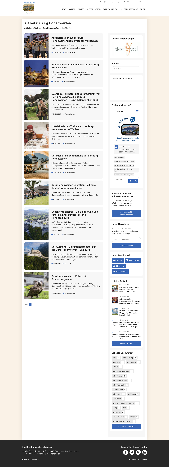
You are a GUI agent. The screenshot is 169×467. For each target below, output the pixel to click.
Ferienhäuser (121, 272)
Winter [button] (81, 9)
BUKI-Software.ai (141, 459)
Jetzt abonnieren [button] (126, 246)
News (63, 9)
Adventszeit (118, 394)
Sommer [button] (71, 9)
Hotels (119, 260)
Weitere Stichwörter (126, 427)
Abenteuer (118, 362)
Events (106, 9)
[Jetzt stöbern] (126, 49)
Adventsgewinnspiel (121, 380)
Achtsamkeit (133, 362)
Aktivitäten (133, 394)
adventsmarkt (119, 390)
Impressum (25, 459)
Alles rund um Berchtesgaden (125, 403)
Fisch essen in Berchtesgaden (123, 175)
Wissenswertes (94, 9)
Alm (126, 408)
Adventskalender (120, 385)
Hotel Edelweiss (119, 157)
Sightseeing (117, 9)
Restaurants (134, 260)
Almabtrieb (118, 412)
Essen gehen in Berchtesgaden (124, 161)
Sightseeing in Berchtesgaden (124, 165)
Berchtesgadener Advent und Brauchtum (123, 170)
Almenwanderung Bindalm (123, 421)
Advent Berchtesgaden (122, 371)
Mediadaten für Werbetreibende (126, 213)
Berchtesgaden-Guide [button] (134, 9)
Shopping (120, 266)
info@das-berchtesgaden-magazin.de (44, 454)
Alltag (116, 408)
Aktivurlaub (118, 399)
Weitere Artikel (126, 343)
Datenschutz (35, 459)
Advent (117, 367)
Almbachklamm (120, 417)
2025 (116, 358)
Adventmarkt (119, 376)
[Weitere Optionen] (137, 111)
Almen (133, 417)
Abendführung (129, 358)
